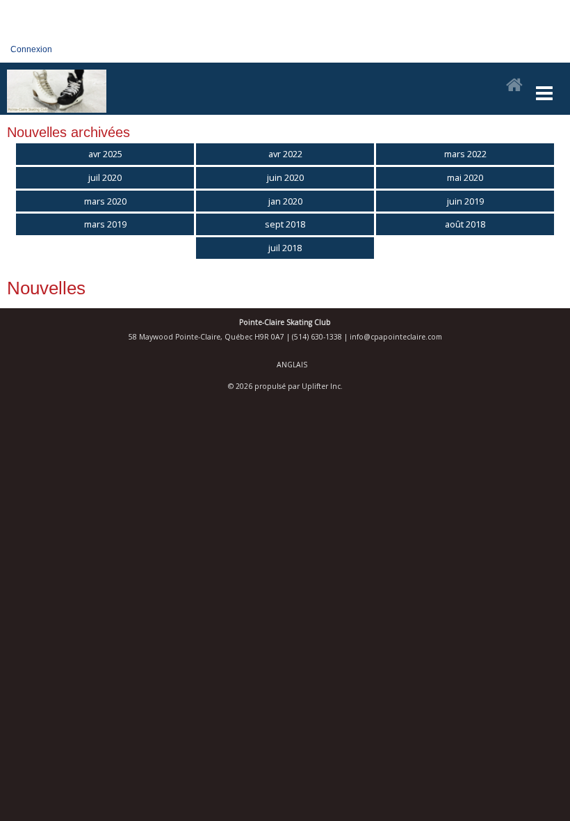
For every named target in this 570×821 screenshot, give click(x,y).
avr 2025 (105, 154)
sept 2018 (285, 224)
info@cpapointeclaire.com (396, 337)
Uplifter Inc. (322, 386)
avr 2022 (285, 154)
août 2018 (465, 224)
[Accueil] (514, 86)
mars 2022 (465, 154)
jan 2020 (285, 201)
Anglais (292, 364)
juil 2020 (105, 177)
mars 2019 (105, 224)
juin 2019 (465, 201)
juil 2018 (285, 247)
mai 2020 (465, 177)
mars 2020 (105, 201)
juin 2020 (285, 177)
